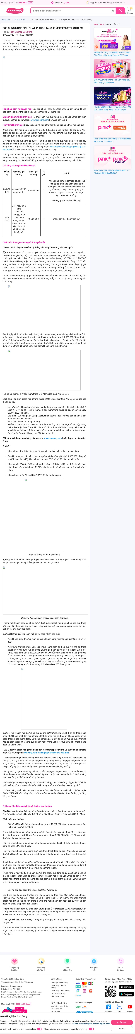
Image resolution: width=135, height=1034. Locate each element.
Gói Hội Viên (55, 1012)
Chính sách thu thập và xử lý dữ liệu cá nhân (91, 1024)
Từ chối (122, 1029)
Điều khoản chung (57, 996)
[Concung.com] (14, 11)
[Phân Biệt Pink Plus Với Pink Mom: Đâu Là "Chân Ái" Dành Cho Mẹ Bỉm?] (112, 157)
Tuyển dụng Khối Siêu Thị (60, 991)
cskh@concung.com (14, 986)
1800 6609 (22, 3)
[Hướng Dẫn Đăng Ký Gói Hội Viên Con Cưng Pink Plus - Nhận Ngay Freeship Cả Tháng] (112, 39)
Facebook (108, 1012)
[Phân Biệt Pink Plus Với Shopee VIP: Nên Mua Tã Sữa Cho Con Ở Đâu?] (112, 125)
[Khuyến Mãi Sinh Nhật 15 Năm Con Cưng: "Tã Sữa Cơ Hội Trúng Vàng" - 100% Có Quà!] (112, 96)
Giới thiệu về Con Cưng (59, 983)
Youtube (130, 1012)
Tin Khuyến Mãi (56, 1009)
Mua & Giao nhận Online (60, 1006)
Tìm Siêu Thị (61, 3)
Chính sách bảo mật (58, 993)
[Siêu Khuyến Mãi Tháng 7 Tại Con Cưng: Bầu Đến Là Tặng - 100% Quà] (112, 69)
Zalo (119, 1012)
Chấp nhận (121, 1022)
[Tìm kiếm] (120, 11)
